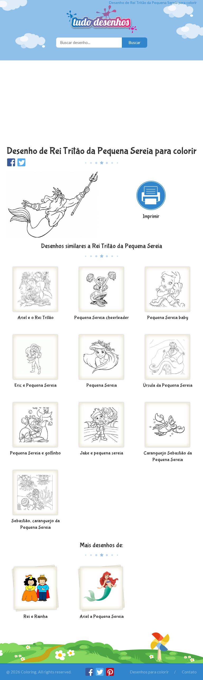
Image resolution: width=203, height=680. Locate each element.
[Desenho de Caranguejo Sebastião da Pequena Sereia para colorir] (168, 425)
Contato (189, 671)
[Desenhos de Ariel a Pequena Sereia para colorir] (101, 588)
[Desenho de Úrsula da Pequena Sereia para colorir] (168, 357)
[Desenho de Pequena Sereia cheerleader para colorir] (101, 289)
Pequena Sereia (101, 385)
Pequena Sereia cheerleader (101, 317)
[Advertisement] (101, 104)
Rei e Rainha (36, 616)
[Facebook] (90, 674)
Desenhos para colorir (149, 671)
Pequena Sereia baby (167, 317)
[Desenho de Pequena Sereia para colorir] (101, 357)
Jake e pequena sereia (101, 453)
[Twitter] (100, 674)
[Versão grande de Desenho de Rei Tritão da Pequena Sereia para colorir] (52, 204)
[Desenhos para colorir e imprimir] (102, 19)
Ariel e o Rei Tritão (35, 317)
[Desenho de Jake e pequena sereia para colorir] (101, 425)
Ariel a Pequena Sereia (102, 616)
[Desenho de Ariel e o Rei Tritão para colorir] (35, 289)
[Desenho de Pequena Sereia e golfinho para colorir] (35, 425)
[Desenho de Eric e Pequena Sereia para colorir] (35, 357)
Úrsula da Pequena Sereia (167, 385)
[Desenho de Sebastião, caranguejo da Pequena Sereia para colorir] (35, 492)
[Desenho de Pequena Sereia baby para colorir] (168, 289)
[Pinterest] (110, 674)
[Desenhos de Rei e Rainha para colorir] (35, 588)
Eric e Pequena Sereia (35, 385)
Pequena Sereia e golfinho (35, 453)
